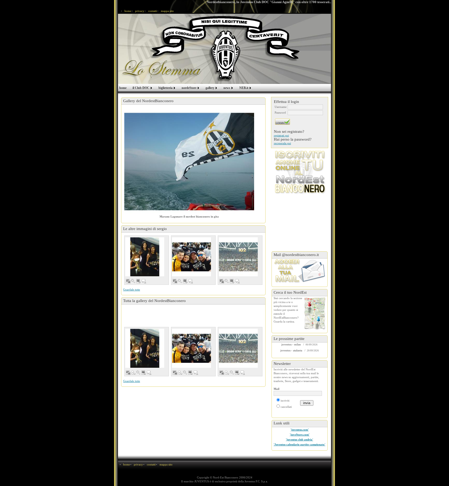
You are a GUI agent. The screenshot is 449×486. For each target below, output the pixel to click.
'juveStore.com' (299, 434)
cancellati (286, 406)
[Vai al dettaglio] (138, 282)
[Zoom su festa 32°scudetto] (133, 282)
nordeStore (189, 88)
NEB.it (243, 88)
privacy (139, 11)
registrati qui (281, 135)
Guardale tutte (131, 289)
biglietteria (166, 88)
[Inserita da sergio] (133, 373)
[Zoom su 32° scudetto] (226, 282)
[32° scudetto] (238, 256)
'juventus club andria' (299, 439)
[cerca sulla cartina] (315, 313)
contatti (152, 11)
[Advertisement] (193, 316)
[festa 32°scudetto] (144, 256)
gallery (210, 88)
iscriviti (285, 400)
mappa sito (167, 11)
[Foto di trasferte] (128, 282)
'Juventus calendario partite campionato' (299, 444)
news (226, 88)
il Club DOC (141, 88)
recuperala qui (282, 143)
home (127, 11)
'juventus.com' (299, 429)
